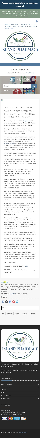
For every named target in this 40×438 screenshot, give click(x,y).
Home (9, 73)
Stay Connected (6, 387)
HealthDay (13, 293)
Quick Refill (16, 26)
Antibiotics (10, 313)
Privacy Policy (5, 398)
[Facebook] (37, 21)
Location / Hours (26, 26)
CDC (26, 266)
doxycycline (26, 121)
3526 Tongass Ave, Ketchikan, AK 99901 (14, 11)
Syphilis (17, 313)
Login (12, 28)
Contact (3, 389)
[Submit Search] (34, 86)
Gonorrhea (32, 313)
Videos (22, 90)
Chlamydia (24, 313)
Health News (11, 90)
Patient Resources (18, 73)
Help (30, 24)
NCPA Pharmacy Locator (12, 24)
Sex (3, 313)
